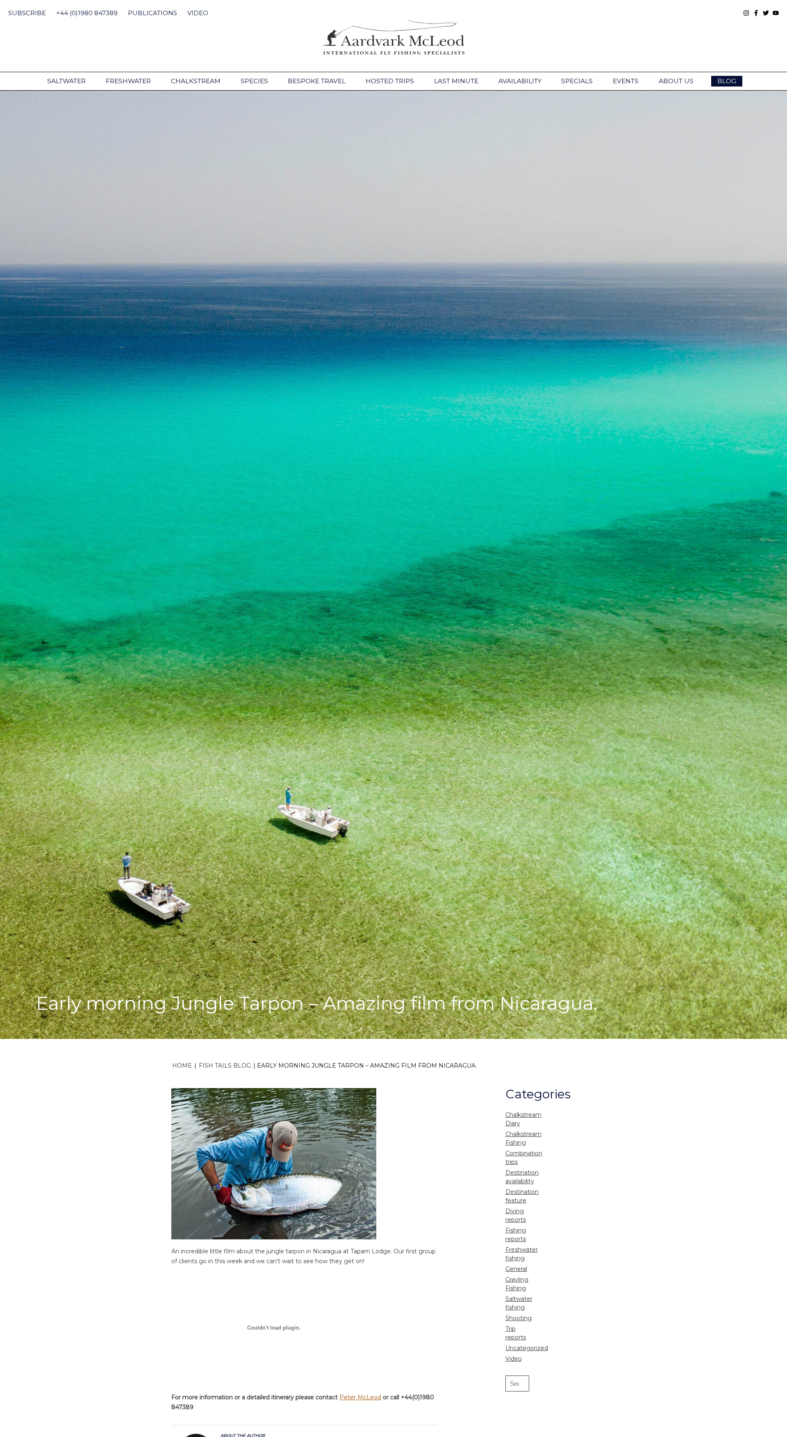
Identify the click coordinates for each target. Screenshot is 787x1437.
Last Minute (456, 81)
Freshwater (128, 81)
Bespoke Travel (317, 81)
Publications (152, 13)
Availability (519, 81)
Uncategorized (526, 1348)
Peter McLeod (360, 1397)
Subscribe (27, 13)
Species (254, 81)
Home (182, 1065)
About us (676, 81)
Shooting (518, 1318)
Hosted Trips (390, 81)
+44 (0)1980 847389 (87, 13)
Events (626, 81)
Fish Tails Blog (225, 1065)
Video (197, 13)
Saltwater (66, 81)
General (516, 1269)
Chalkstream (196, 81)
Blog (726, 81)
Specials (577, 81)
